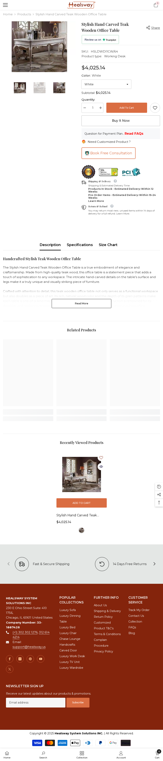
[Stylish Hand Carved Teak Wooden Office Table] (81, 474)
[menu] (5, 5)
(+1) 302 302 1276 (25, 632)
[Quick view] (101, 466)
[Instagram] (20, 659)
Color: (91, 75)
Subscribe (78, 702)
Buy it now (121, 121)
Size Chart (108, 245)
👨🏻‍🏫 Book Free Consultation (108, 153)
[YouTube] (40, 659)
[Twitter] (9, 669)
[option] (39, 46)
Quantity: (88, 99)
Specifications (80, 245)
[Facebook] (9, 659)
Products (24, 14)
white (81, 530)
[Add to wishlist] (101, 457)
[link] (155, 108)
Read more (81, 303)
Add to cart (126, 107)
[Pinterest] (30, 659)
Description (50, 245)
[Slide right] (154, 564)
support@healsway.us (29, 647)
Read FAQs (134, 133)
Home (8, 14)
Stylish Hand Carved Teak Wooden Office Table (76, 515)
